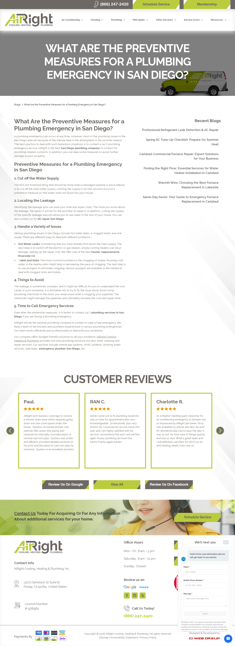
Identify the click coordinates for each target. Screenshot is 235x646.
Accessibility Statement (124, 637)
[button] (72, 20)
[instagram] (135, 595)
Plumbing (116, 19)
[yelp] (143, 595)
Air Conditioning (71, 19)
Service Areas (192, 19)
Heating (95, 19)
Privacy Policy (148, 637)
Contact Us (25, 513)
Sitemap (104, 637)
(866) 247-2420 (138, 615)
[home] (29, 19)
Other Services (164, 19)
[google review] (135, 587)
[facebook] (127, 595)
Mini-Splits (139, 19)
